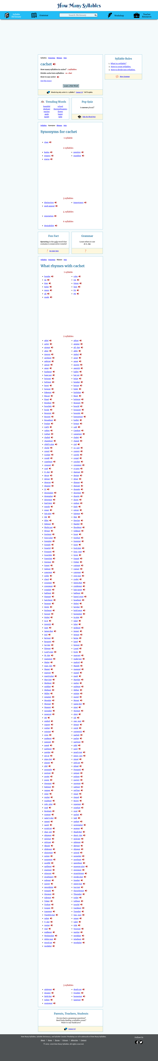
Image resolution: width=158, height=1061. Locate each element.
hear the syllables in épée (80, 506)
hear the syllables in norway (82, 711)
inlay (76, 621)
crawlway (48, 462)
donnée (77, 489)
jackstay (77, 628)
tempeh (47, 891)
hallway (77, 593)
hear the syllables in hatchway (55, 600)
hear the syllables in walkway (54, 932)
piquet (47, 763)
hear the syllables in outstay (53, 731)
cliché (46, 448)
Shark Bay (78, 832)
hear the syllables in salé (79, 818)
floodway (78, 527)
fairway (77, 513)
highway (48, 610)
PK (75, 294)
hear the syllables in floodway (84, 527)
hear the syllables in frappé (81, 558)
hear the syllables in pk (48, 293)
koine (76, 638)
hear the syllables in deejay (81, 475)
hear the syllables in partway (83, 742)
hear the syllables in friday (81, 562)
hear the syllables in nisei (80, 707)
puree (46, 780)
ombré (47, 721)
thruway (47, 894)
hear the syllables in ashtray (53, 361)
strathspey (48, 877)
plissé (76, 766)
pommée (48, 770)
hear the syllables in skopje (52, 845)
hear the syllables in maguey (82, 655)
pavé (76, 749)
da (45, 280)
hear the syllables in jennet (81, 631)
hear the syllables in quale (51, 297)
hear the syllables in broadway (55, 420)
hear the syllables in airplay (82, 344)
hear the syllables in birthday (83, 392)
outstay (47, 731)
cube (76, 276)
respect (47, 156)
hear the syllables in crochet (82, 461)
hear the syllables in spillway (54, 866)
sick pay (47, 842)
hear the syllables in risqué (81, 797)
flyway (47, 531)
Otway (76, 725)
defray (47, 479)
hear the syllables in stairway (54, 870)
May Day (48, 680)
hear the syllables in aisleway (54, 989)
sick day (77, 839)
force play (48, 538)
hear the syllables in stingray (53, 873)
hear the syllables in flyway (52, 531)
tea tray (77, 887)
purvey (76, 780)
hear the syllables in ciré (79, 444)
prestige (77, 152)
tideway (47, 898)
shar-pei (48, 832)
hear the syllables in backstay (54, 371)
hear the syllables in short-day (84, 835)
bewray (47, 389)
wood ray (48, 943)
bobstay (77, 399)
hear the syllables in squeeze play (87, 866)
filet (75, 517)
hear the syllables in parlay (81, 738)
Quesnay (48, 783)
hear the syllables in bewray (53, 389)
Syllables (43, 125)
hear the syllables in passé (51, 745)
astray (47, 365)
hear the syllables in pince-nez (84, 756)
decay (46, 475)
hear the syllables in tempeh (53, 890)
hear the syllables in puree (51, 780)
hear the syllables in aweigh (82, 368)
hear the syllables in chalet (81, 437)
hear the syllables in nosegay (53, 714)
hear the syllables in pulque (82, 776)
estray (76, 510)
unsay (76, 918)
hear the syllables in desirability (56, 225)
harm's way (78, 596)
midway (77, 686)
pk (45, 294)
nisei (76, 707)
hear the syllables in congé (51, 451)
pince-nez (78, 756)
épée (76, 507)
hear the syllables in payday (52, 752)
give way (77, 576)
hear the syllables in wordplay (84, 942)
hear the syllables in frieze (81, 283)
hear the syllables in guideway (84, 586)
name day (78, 704)
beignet (47, 379)
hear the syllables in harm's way (85, 596)
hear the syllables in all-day (82, 347)
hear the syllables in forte (80, 544)
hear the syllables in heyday (82, 607)
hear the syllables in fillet (50, 520)
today (76, 898)
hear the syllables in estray (81, 510)
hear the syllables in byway (81, 423)
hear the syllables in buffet (81, 420)
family (46, 117)
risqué (76, 797)
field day (48, 996)
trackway (77, 908)
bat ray (76, 375)
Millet (47, 693)
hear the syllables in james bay (55, 631)
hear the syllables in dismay (82, 482)
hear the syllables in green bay (84, 583)
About (43, 1040)
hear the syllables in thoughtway (86, 890)
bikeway (47, 392)
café (75, 427)
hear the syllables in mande (81, 666)
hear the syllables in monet (81, 700)
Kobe (46, 287)
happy (60, 114)
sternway (77, 870)
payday (47, 752)
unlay (46, 918)
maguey (77, 655)
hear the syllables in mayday (82, 679)
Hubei (47, 617)
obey (76, 714)
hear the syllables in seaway (82, 828)
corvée (76, 455)
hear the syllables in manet (52, 669)
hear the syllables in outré (80, 728)
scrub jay (48, 828)
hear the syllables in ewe (50, 283)
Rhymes (59, 58)
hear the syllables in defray (52, 479)
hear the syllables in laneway (83, 1000)
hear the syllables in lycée (80, 652)
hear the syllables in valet (80, 922)
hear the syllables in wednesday (56, 935)
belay (76, 379)
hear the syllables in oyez (50, 735)
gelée (46, 576)
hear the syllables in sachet (81, 814)
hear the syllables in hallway (82, 593)
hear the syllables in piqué (80, 759)
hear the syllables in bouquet (83, 409)
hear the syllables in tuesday (83, 911)
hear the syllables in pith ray (82, 762)
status (46, 159)
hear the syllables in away (51, 368)
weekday (77, 936)
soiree (47, 856)
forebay (77, 538)
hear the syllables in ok (49, 717)
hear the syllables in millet (52, 693)
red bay (77, 790)
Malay (47, 662)
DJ (45, 489)
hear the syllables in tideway (53, 897)
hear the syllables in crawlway (54, 461)
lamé (76, 641)
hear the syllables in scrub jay (54, 828)
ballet (76, 372)
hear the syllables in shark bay (84, 832)
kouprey (47, 641)
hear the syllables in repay (80, 794)
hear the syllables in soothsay (83, 859)
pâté (75, 745)
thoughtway (79, 891)
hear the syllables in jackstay (82, 627)
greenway (48, 586)
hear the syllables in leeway (82, 645)
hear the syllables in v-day (52, 922)
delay (76, 479)
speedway (78, 863)
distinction (49, 202)
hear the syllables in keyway (53, 638)
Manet (47, 669)
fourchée (48, 555)
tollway (77, 901)
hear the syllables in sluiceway (55, 852)
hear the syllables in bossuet (82, 403)
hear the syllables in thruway (53, 894)
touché (76, 904)
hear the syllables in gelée (51, 576)
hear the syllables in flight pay (55, 527)
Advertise (74, 1040)
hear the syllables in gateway (83, 572)
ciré (75, 444)
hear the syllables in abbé (50, 340)
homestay (78, 996)
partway (77, 742)
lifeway (47, 648)
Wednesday (49, 936)
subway (47, 880)
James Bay (48, 631)
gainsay (77, 565)
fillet (46, 520)
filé (45, 517)
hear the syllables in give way (83, 576)
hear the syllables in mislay (81, 693)
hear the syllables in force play (55, 538)
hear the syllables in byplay (52, 423)
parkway (48, 738)
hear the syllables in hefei (51, 607)
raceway (77, 783)
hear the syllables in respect (52, 155)
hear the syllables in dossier (53, 993)
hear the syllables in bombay (53, 403)
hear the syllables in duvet (80, 499)
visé (46, 929)
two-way (77, 915)
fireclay (77, 520)
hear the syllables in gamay (81, 569)
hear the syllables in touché (81, 904)
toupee (47, 908)
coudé (46, 458)
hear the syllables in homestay (84, 996)
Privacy (65, 1040)
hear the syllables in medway (54, 683)
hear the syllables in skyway (82, 845)
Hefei (46, 607)
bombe (47, 276)
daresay (77, 472)
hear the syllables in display (53, 486)
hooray (47, 614)
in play (76, 617)
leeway (77, 645)
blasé (46, 399)
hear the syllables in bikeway (53, 392)
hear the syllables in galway (53, 569)
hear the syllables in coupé (81, 458)
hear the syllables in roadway (54, 800)
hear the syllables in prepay (81, 773)
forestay (77, 541)
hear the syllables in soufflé (52, 863)
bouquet (77, 410)
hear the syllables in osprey (52, 724)
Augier (76, 365)
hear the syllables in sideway (83, 842)
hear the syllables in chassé (81, 441)
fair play (47, 513)
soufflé (47, 863)
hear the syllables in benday (82, 382)
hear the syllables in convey (82, 451)
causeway (78, 434)
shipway (47, 835)
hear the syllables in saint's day (56, 818)
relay (46, 794)
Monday (47, 700)
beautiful (46, 106)
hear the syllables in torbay (52, 904)
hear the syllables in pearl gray (84, 752)
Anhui (76, 354)
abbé (46, 340)
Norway (77, 711)
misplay (47, 697)
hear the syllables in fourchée (54, 555)
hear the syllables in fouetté (53, 548)
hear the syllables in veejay (52, 925)
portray (47, 773)
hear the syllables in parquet (53, 742)
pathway (48, 749)
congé (46, 451)
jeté (46, 635)
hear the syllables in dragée (81, 496)
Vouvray (77, 929)
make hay (78, 659)
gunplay (47, 590)
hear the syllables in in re (50, 621)
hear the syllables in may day (54, 679)
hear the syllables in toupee (52, 908)
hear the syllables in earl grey (54, 503)
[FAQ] (87, 251)
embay (76, 503)
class (46, 142)
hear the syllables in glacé (51, 579)
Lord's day (48, 652)
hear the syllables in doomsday (55, 493)
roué (76, 811)
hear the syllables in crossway (83, 465)
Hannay (47, 596)
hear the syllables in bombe (52, 276)
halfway (47, 593)
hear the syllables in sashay (81, 821)
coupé (76, 458)
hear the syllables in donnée (82, 489)
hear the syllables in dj (48, 489)
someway (48, 859)
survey (47, 884)
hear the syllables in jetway (81, 634)
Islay (76, 624)
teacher (47, 112)
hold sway (78, 610)
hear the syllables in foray (80, 534)
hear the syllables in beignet (53, 378)
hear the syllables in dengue (53, 482)
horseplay (78, 614)
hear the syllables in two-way (83, 915)
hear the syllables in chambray (55, 441)
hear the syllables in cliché (51, 448)
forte (76, 545)
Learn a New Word (71, 86)
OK (45, 718)
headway (77, 600)
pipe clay (48, 759)
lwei (75, 287)
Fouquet (48, 552)
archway (47, 358)
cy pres (76, 468)
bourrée (77, 413)
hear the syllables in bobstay (82, 399)
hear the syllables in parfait (81, 735)
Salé (75, 818)
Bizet (76, 396)
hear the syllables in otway (81, 724)
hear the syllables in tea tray (82, 887)
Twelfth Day (49, 915)
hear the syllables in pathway (54, 749)
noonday (48, 711)
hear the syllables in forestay (83, 541)
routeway (48, 1003)
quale (46, 297)
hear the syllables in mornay (53, 704)
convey (77, 451)
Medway (48, 683)
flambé (77, 524)
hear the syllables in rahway (53, 787)
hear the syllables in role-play (55, 804)
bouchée (48, 406)
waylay (77, 932)
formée (47, 545)
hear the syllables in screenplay (85, 825)
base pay (48, 375)
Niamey (47, 707)
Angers (47, 354)
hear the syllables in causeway (84, 434)
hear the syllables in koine (80, 638)
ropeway (77, 804)
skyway (77, 846)
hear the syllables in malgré (82, 662)
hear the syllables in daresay (82, 472)
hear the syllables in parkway (54, 738)
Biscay (47, 396)
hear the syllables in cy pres (81, 468)
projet (46, 776)
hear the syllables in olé (78, 717)
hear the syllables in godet (81, 579)
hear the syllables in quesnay (54, 783)
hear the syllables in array (80, 358)
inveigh (47, 624)
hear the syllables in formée (53, 544)
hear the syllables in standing (83, 155)
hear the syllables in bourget (53, 413)
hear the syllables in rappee (52, 790)
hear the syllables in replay (52, 797)
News (50, 1040)
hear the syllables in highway (54, 610)
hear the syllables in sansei (52, 821)
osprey (47, 725)
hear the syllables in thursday (84, 894)
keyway (47, 638)
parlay (76, 738)
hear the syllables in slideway (54, 849)
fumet (47, 565)
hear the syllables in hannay (53, 596)
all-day (77, 347)
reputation (48, 216)
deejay (76, 475)
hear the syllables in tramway (54, 911)
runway (47, 814)
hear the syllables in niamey (53, 707)
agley (46, 344)
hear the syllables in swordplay (55, 887)
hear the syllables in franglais (54, 558)
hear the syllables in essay (51, 510)
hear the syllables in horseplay (84, 614)
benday (77, 382)
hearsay (47, 603)
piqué (76, 759)
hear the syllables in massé (81, 672)
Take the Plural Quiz (89, 117)
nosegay (47, 714)
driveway (48, 500)
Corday (47, 455)
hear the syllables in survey (52, 884)
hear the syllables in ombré (52, 721)
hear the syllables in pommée (54, 769)
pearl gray (78, 752)
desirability (49, 226)
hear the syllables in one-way (83, 721)
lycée (76, 652)
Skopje (47, 846)
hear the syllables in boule (51, 409)
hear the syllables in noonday (54, 711)
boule (46, 410)
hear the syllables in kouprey (53, 641)
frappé (76, 558)
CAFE (46, 427)
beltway (47, 382)
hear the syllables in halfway (53, 593)
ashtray (47, 361)
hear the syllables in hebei (81, 603)
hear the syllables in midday (53, 686)
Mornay (47, 704)
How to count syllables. (121, 66)
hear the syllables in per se (51, 756)
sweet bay (78, 884)
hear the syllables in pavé (80, 749)
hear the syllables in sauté (51, 825)
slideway (48, 849)
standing (77, 156)
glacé (46, 579)
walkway (48, 932)
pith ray (77, 763)
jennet (76, 631)
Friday (76, 562)
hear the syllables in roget (81, 800)
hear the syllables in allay (50, 351)
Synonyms (51, 58)
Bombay (47, 403)
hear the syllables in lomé (80, 648)
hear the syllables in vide (79, 925)
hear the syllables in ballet (81, 371)
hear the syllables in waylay (82, 932)
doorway (77, 493)
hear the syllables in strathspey (55, 877)
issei (46, 628)
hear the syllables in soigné (81, 852)
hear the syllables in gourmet (54, 583)
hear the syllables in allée (80, 351)
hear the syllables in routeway (54, 1003)
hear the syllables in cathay (52, 434)
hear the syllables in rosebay (82, 807)
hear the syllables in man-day (54, 666)
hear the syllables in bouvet (52, 416)
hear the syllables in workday (54, 946)
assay (76, 361)
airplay (77, 344)
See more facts (53, 251)
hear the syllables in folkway (82, 531)
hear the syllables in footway (53, 534)
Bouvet (47, 417)
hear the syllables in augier (81, 365)
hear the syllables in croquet (53, 465)
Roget (76, 801)
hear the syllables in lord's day (55, 652)
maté (76, 676)
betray (76, 385)
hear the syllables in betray (81, 385)
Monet (76, 700)
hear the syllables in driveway (54, 499)
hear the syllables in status (51, 159)
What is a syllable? (118, 63)
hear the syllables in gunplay (53, 589)
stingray (47, 873)
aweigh (77, 368)
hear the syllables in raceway (83, 783)
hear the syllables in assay (80, 361)
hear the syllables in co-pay (82, 448)
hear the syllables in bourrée (82, 413)
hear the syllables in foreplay (54, 541)
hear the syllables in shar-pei (54, 832)
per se (46, 756)
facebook (137, 1042)
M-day (47, 655)
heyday (77, 607)
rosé (46, 808)
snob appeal (49, 206)
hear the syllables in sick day (82, 839)
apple (47, 114)
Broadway (48, 420)
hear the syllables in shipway (53, 835)
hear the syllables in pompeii (83, 769)
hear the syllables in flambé (82, 524)
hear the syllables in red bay (82, 790)
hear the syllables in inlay (80, 621)
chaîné (47, 437)
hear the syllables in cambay (82, 430)
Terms (57, 1040)
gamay (76, 569)
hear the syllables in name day (84, 704)
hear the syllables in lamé (80, 641)
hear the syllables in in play (81, 617)
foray (76, 534)
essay (46, 510)
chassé (76, 441)
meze (46, 290)
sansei (47, 821)
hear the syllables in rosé (50, 807)
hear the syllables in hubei (52, 617)
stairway (48, 870)
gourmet (48, 583)
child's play (49, 444)
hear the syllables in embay (81, 503)
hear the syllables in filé (49, 517)
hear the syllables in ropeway (83, 804)
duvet (76, 500)
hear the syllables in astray (52, 365)
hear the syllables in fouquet (54, 551)
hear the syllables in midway (53, 690)
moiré (76, 697)
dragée (76, 496)
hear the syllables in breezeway (85, 416)
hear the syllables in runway (53, 814)
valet (76, 922)
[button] (96, 15)
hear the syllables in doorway (83, 493)
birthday (77, 392)
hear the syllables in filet (79, 517)
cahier (47, 430)
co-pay (77, 448)
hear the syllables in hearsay (53, 603)
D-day (47, 472)
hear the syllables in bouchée (54, 406)
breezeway (78, 417)
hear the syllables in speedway (84, 863)
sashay (76, 821)
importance (78, 202)
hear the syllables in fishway (53, 524)
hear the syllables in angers (52, 354)
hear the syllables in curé (50, 468)
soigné (76, 853)
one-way (77, 721)
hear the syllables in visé (50, 929)
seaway (77, 828)
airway (47, 347)
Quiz (65, 58)
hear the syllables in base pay (54, 375)
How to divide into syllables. (123, 70)
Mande (76, 666)
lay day (47, 645)
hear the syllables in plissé (81, 766)
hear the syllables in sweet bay (84, 884)
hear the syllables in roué (79, 811)
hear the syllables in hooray (52, 614)
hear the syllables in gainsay (82, 565)
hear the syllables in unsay (81, 918)
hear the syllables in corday (52, 454)
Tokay (47, 901)
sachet (76, 814)
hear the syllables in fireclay (82, 520)
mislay (76, 693)
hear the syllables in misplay (53, 697)
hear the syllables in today (80, 897)
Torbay (47, 904)
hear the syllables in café (79, 427)
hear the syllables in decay (51, 475)
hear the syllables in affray (81, 340)
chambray (48, 441)
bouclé (76, 406)
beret (46, 385)
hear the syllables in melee (81, 683)
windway (77, 939)
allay (46, 351)
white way (48, 939)
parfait (76, 735)
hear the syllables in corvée (81, 454)
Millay (76, 690)
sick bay (47, 839)
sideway (77, 842)
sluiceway (48, 853)
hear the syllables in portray (53, 773)
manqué (77, 669)
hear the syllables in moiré (81, 697)
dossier (47, 993)
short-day (78, 835)
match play (49, 676)
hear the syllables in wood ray (54, 942)
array (76, 358)
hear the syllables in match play (56, 676)
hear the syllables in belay (80, 378)
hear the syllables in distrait (82, 486)
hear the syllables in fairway (82, 513)
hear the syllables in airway (52, 347)
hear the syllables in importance (85, 202)
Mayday (77, 680)
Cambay (77, 430)
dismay (77, 482)
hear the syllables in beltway (53, 382)
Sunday (77, 880)
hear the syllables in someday (83, 856)
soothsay (77, 859)
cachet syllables (54, 64)
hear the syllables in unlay (51, 918)
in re (46, 621)
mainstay (48, 659)
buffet (76, 420)
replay (47, 797)
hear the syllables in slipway (82, 849)
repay (76, 794)
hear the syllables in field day (54, 996)
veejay (47, 925)
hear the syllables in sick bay (53, 839)
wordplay (78, 943)
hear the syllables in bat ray (81, 375)
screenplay (78, 825)
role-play (48, 804)
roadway (48, 801)
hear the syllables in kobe (51, 287)
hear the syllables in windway (83, 939)
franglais (48, 558)
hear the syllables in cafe (51, 427)
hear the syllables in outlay (52, 728)
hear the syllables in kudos (51, 152)
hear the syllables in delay (80, 479)
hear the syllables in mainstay (54, 659)
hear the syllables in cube (80, 276)
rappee (47, 790)
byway (76, 423)
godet (76, 579)
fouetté (47, 548)
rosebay (77, 808)
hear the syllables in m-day (52, 655)
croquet (47, 465)
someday (77, 856)
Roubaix (47, 811)
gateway (77, 572)
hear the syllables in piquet (52, 762)
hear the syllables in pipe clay (54, 759)
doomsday (48, 493)
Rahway (47, 787)
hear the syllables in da (48, 280)
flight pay (48, 527)
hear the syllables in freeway (53, 562)
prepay (76, 773)
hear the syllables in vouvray (83, 929)
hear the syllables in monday (53, 700)
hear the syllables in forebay (82, 538)
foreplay (48, 541)
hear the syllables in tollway (82, 901)
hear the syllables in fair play (53, 513)
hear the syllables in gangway (54, 572)
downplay (48, 496)
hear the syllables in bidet (80, 389)
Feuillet (77, 993)
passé (46, 745)
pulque (77, 776)
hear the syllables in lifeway (53, 648)
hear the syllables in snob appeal (57, 206)
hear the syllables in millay (81, 690)
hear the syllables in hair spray (84, 589)
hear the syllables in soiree (52, 856)
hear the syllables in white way (55, 939)
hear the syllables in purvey (81, 780)
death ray (78, 989)
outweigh (78, 731)
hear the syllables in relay (51, 794)
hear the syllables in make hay (84, 659)
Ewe (46, 283)
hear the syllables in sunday (82, 880)
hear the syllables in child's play (56, 444)
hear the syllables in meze (51, 290)
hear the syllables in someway (54, 859)
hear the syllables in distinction (56, 202)
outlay (47, 728)
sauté (46, 825)
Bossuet (77, 403)
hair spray (78, 590)
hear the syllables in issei (50, 627)
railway (77, 787)
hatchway (48, 600)
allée (76, 351)
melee (76, 683)
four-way (78, 552)
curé (46, 468)
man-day (48, 666)
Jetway (76, 635)
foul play (77, 548)
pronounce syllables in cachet (58, 77)
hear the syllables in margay (53, 672)
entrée (47, 507)
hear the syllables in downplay (55, 496)
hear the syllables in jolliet (52, 1000)
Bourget (47, 413)
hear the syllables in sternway (83, 870)
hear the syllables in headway (83, 600)
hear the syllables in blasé (51, 399)
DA (75, 280)
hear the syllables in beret (51, 385)
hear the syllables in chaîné (52, 437)
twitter (141, 1042)
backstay (48, 372)
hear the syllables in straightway (86, 873)
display (47, 486)
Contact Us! (72, 1029)
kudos (46, 152)
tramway (48, 911)
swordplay (48, 887)
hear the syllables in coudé (51, 458)
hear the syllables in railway (82, 787)
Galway (47, 569)
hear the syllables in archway (53, 358)
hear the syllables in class (50, 142)
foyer (76, 555)
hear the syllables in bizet (80, 396)
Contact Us (79, 92)
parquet (47, 742)
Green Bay (78, 583)
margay (47, 673)
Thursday (78, 894)
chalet (76, 437)
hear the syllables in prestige (83, 152)
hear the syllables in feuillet (82, 993)
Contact (83, 1040)
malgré (77, 662)
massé (76, 673)
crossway (77, 465)
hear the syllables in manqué (83, 669)
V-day (47, 922)
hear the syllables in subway (53, 880)
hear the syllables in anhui (81, 354)
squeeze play (79, 866)
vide (75, 925)
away (46, 368)
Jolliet (47, 1000)
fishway (47, 524)
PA (75, 290)
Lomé (76, 648)
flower (60, 112)
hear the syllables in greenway (55, 586)
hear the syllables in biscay (52, 396)
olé (75, 718)
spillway (48, 866)
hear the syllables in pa (78, 290)
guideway (78, 586)
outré (76, 728)
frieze (76, 283)
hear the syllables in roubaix (53, 811)
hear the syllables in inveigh (53, 624)
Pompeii (77, 770)
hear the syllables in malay (52, 662)
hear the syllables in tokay (52, 901)
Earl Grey (48, 503)
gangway (48, 572)
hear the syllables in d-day (52, 472)
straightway (79, 873)
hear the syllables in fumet (52, 565)
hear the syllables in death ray (84, 989)
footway (47, 534)
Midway (47, 690)
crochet (77, 462)
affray (76, 340)
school (60, 106)
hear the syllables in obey (80, 714)
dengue (47, 482)
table (60, 117)
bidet (76, 389)
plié (46, 766)
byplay (47, 423)
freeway (47, 562)
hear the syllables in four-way (84, 551)
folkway (77, 531)
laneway (77, 1000)
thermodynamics (60, 109)
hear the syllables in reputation (55, 216)
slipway (77, 849)
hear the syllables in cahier (52, 430)
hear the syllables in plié (50, 766)
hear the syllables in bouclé (81, 406)
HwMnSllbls (79, 5)
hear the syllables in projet (51, 776)
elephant (46, 109)
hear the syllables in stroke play (85, 877)
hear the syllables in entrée (52, 506)
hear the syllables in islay (80, 624)
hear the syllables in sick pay (53, 842)
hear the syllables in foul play (83, 548)
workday (48, 946)
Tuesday (77, 911)
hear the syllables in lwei (79, 287)
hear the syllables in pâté (79, 745)
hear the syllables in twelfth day (57, 915)
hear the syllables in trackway (83, 908)
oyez (46, 735)
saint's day (49, 818)
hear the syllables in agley (51, 344)
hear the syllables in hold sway (84, 610)
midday (47, 686)
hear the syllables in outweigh (84, 731)
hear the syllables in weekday (83, 935)
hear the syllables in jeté (49, 634)
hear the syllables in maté (80, 676)
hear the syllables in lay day (52, 645)
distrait (77, 486)
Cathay (47, 434)
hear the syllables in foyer (80, 555)
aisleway (48, 989)
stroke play (78, 877)
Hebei (76, 603)
